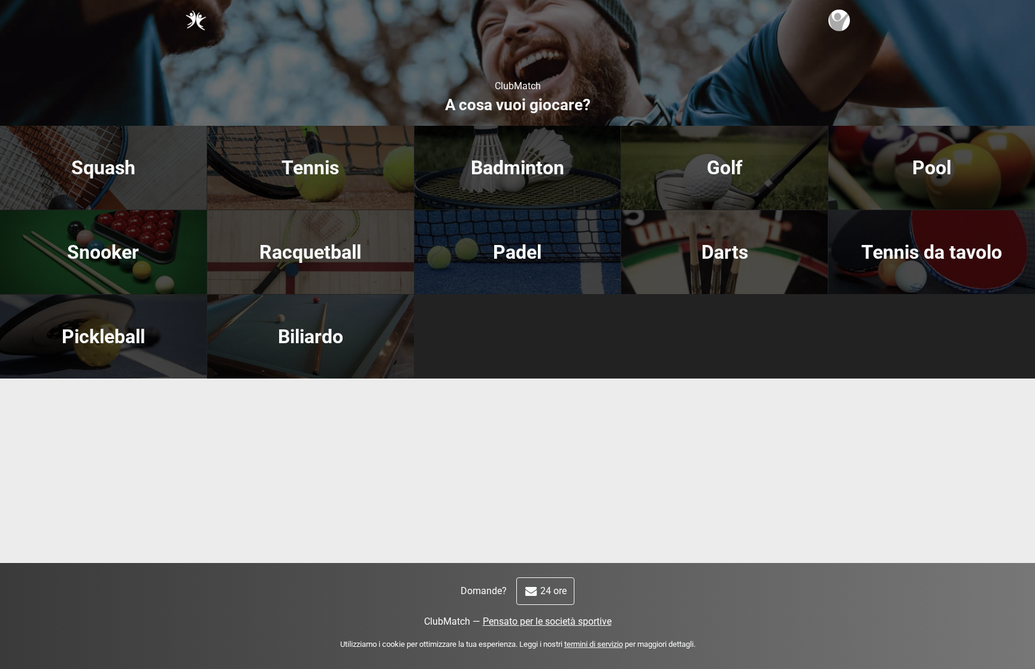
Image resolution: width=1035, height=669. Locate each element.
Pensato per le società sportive (547, 621)
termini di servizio (593, 644)
